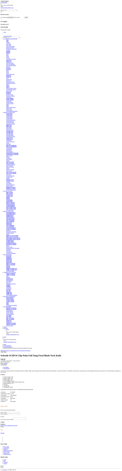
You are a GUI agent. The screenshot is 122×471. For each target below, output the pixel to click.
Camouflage (4, 469)
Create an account (7, 36)
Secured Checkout (5, 7)
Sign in (5, 33)
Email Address (4, 414)
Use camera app (4, 17)
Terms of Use (6, 453)
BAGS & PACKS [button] (7, 254)
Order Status (6, 448)
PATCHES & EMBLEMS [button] (9, 296)
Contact (5, 463)
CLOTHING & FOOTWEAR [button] (10, 38)
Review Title (3, 412)
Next (5, 352)
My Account (6, 446)
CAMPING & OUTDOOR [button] (9, 272)
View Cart (11, 7)
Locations (5, 328)
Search (2, 10)
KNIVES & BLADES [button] (8, 211)
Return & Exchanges (8, 450)
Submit (2, 422)
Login (7, 329)
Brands (5, 327)
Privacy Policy (6, 451)
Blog (4, 461)
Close (26, 17)
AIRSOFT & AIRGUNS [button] (9, 112)
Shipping (5, 449)
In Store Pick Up (7, 454)
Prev (2, 352)
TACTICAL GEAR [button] (7, 191)
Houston (2, 433)
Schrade (5, 363)
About (4, 459)
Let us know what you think (7, 419)
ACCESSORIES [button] (7, 306)
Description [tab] (6, 367)
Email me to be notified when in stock (9, 425)
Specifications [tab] (6, 368)
